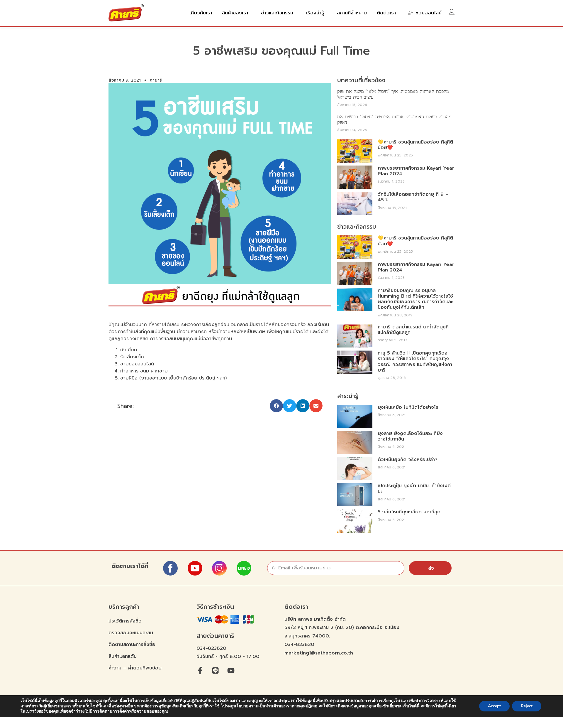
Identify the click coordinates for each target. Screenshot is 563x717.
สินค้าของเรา (235, 12)
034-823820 (211, 648)
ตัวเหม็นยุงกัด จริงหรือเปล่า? (407, 459)
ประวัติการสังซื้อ (125, 621)
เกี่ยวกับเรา (200, 12)
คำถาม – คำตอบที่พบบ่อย (135, 668)
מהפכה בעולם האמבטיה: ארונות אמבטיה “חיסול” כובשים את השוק (394, 119)
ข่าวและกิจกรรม (277, 12)
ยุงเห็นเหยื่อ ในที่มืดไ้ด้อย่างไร (408, 407)
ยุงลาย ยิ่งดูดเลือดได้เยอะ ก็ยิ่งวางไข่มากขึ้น (410, 436)
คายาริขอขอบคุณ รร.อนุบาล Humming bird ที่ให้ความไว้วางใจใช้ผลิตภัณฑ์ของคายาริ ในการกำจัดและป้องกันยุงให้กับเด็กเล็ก (415, 299)
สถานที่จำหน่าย (352, 12)
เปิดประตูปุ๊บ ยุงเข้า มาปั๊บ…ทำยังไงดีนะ (414, 488)
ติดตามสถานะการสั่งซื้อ (131, 644)
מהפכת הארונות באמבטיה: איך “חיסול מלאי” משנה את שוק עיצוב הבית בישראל (393, 94)
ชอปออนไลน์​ (429, 12)
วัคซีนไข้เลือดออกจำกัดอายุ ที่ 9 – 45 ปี (413, 197)
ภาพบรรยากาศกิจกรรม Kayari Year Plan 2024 (416, 171)
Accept (494, 706)
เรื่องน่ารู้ (315, 12)
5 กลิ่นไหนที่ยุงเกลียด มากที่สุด (409, 511)
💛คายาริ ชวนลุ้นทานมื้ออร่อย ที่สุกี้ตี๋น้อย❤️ (415, 145)
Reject (527, 706)
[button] (276, 405)
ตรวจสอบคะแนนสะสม (130, 632)
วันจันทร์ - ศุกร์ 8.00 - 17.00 (228, 656)
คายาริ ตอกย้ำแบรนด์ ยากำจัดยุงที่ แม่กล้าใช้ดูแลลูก (413, 329)
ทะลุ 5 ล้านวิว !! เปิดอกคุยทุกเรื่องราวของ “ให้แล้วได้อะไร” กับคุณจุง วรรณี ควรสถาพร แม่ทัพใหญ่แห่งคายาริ (415, 362)
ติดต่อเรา (386, 12)
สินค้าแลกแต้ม (122, 656)
